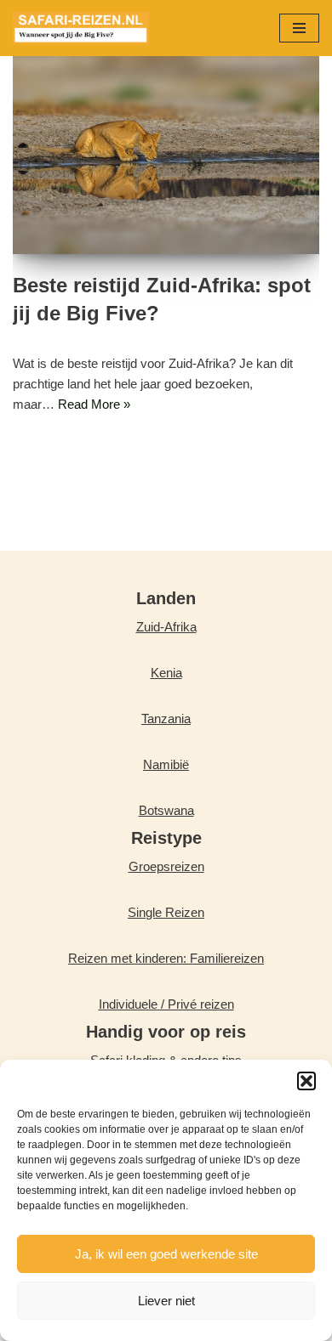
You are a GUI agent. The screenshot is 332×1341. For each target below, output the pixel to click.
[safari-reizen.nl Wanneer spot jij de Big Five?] (81, 28)
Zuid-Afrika (166, 627)
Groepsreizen (166, 866)
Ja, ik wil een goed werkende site (166, 1254)
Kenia (166, 672)
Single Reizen (166, 912)
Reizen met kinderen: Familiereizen (166, 958)
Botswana (166, 810)
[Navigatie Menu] (299, 28)
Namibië (166, 764)
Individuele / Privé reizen (166, 1004)
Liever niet (166, 1300)
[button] (306, 1080)
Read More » (94, 404)
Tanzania (166, 718)
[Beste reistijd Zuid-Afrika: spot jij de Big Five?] (166, 152)
